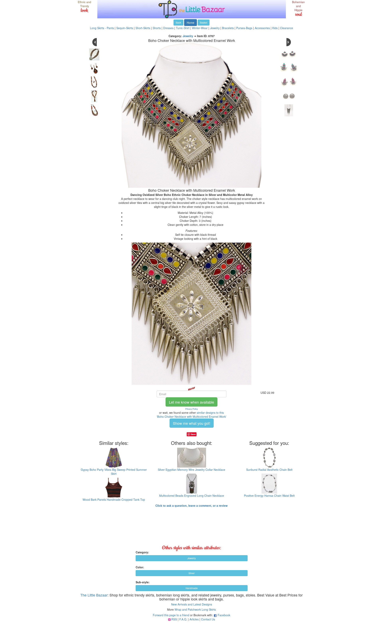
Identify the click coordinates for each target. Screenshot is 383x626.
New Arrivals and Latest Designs (191, 604)
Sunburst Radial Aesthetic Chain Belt (269, 470)
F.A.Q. (183, 619)
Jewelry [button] (191, 558)
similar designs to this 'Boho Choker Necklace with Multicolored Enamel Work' (191, 415)
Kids (275, 28)
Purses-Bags (244, 28)
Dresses (168, 28)
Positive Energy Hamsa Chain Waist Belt (269, 496)
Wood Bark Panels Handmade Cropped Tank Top (114, 500)
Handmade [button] (192, 588)
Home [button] (190, 23)
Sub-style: (143, 582)
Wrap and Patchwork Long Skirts (195, 609)
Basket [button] (203, 22)
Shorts (157, 28)
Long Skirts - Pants (102, 28)
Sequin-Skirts (124, 28)
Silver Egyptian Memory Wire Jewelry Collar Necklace (191, 470)
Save (193, 434)
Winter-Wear (200, 28)
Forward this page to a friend (171, 615)
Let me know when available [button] (191, 402)
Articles (194, 619)
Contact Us (208, 619)
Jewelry (215, 28)
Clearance (286, 28)
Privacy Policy (191, 409)
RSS (174, 619)
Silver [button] (192, 573)
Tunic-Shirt (183, 28)
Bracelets (228, 28)
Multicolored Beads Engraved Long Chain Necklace (191, 496)
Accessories (262, 28)
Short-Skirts (142, 28)
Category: (142, 552)
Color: (140, 567)
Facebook (224, 615)
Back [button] (178, 22)
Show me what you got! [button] (191, 423)
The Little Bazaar (94, 594)
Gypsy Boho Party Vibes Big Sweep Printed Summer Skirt (114, 472)
